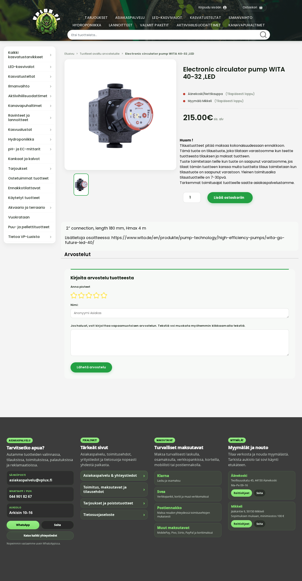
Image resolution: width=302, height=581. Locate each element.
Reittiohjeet (241, 493)
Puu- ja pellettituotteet (29, 227)
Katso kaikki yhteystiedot (40, 535)
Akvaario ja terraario (26, 207)
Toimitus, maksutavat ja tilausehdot (114, 489)
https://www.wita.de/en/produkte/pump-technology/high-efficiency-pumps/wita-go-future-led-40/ (175, 240)
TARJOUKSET (96, 17)
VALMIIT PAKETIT (154, 25)
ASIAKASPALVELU (130, 17)
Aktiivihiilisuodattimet (27, 96)
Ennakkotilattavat (24, 188)
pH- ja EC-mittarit (24, 149)
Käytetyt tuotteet (24, 198)
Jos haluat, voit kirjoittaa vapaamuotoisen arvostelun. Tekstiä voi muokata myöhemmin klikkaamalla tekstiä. (158, 326)
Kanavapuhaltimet (25, 106)
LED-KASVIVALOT (167, 17)
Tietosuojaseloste (114, 514)
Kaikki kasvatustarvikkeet (25, 54)
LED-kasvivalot (21, 67)
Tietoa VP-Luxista (24, 237)
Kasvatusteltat (21, 76)
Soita (57, 525)
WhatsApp (23, 525)
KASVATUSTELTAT (205, 17)
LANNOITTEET (120, 25)
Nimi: (74, 305)
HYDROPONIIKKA (87, 25)
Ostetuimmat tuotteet (28, 178)
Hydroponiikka (21, 139)
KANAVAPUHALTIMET (246, 25)
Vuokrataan (19, 217)
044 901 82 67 (20, 496)
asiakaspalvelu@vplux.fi (30, 480)
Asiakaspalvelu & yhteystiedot (114, 476)
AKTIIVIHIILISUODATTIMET (199, 25)
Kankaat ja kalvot (24, 159)
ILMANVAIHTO (241, 17)
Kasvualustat (20, 129)
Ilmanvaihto (19, 86)
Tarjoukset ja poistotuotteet (114, 503)
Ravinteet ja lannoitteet (19, 117)
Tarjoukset (17, 168)
